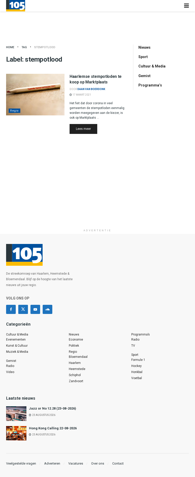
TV (133, 345)
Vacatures (75, 463)
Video (10, 372)
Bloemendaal (78, 357)
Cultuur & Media (152, 66)
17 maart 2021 (81, 94)
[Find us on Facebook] (11, 309)
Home (10, 47)
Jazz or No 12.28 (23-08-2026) (52, 408)
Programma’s (150, 85)
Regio (14, 110)
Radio (10, 366)
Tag (24, 47)
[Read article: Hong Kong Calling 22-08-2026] (16, 433)
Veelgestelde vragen (21, 463)
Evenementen (16, 339)
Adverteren (52, 463)
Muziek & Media (17, 352)
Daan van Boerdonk (91, 89)
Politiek (74, 345)
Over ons (97, 463)
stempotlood (44, 47)
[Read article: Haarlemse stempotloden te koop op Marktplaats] (35, 94)
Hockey (136, 366)
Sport (143, 57)
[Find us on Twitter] (23, 309)
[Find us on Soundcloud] (47, 309)
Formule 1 (138, 360)
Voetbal (136, 378)
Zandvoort (76, 381)
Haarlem (75, 363)
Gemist (144, 76)
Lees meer (86, 129)
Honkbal (136, 372)
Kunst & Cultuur (17, 345)
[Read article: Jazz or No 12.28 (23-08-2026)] (16, 413)
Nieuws (144, 47)
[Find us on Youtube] (35, 309)
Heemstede (77, 369)
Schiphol (75, 375)
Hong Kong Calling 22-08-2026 (53, 428)
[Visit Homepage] (15, 5)
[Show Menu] (186, 5)
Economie (76, 339)
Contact (118, 463)
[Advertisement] (97, 190)
